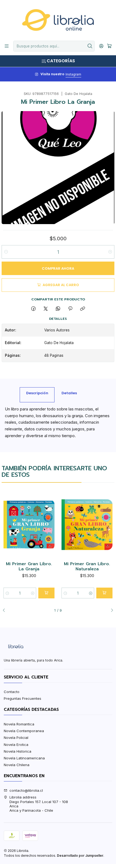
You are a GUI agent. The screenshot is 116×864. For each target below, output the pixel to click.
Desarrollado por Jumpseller (80, 855)
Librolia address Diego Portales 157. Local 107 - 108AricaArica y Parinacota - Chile (38, 803)
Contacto (11, 692)
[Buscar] (90, 46)
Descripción (37, 393)
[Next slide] (110, 610)
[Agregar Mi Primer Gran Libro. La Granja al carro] (46, 593)
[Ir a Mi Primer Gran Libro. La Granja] (29, 525)
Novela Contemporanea (24, 731)
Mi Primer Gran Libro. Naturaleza (87, 566)
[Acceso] (101, 46)
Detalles (69, 393)
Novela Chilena (16, 765)
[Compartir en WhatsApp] (58, 308)
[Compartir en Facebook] (33, 308)
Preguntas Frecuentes (22, 698)
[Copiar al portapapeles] (83, 308)
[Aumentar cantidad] (110, 251)
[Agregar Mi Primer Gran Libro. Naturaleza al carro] (104, 593)
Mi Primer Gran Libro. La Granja (29, 566)
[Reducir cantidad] (6, 251)
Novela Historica (17, 751)
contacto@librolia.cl (26, 790)
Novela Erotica (16, 744)
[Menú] (6, 46)
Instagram (73, 74)
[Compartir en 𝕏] (46, 308)
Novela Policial (16, 737)
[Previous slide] (6, 610)
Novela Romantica (19, 724)
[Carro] (109, 46)
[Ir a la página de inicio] (58, 20)
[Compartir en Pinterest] (70, 308)
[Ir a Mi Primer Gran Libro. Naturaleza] (87, 525)
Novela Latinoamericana (24, 758)
